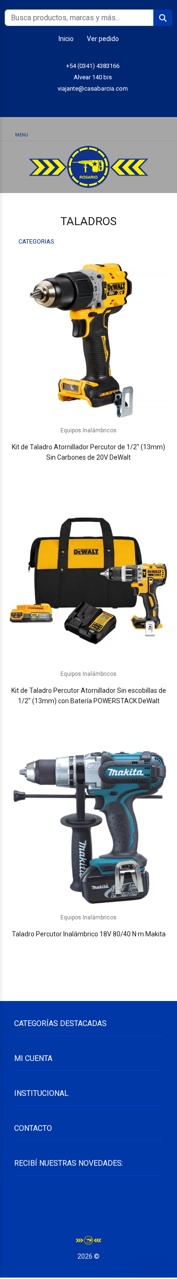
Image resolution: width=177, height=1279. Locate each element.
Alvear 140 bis (93, 77)
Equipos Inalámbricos (88, 430)
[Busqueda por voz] (54, 130)
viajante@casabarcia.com (93, 88)
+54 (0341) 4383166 (92, 65)
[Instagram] (88, 103)
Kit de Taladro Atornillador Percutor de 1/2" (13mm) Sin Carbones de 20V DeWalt (88, 452)
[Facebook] (109, 103)
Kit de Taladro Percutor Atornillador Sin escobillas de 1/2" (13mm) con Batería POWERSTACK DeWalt (88, 696)
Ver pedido (103, 38)
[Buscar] (88, 129)
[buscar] (147, 130)
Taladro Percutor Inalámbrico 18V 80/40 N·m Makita (89, 934)
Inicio (66, 38)
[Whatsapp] (67, 103)
